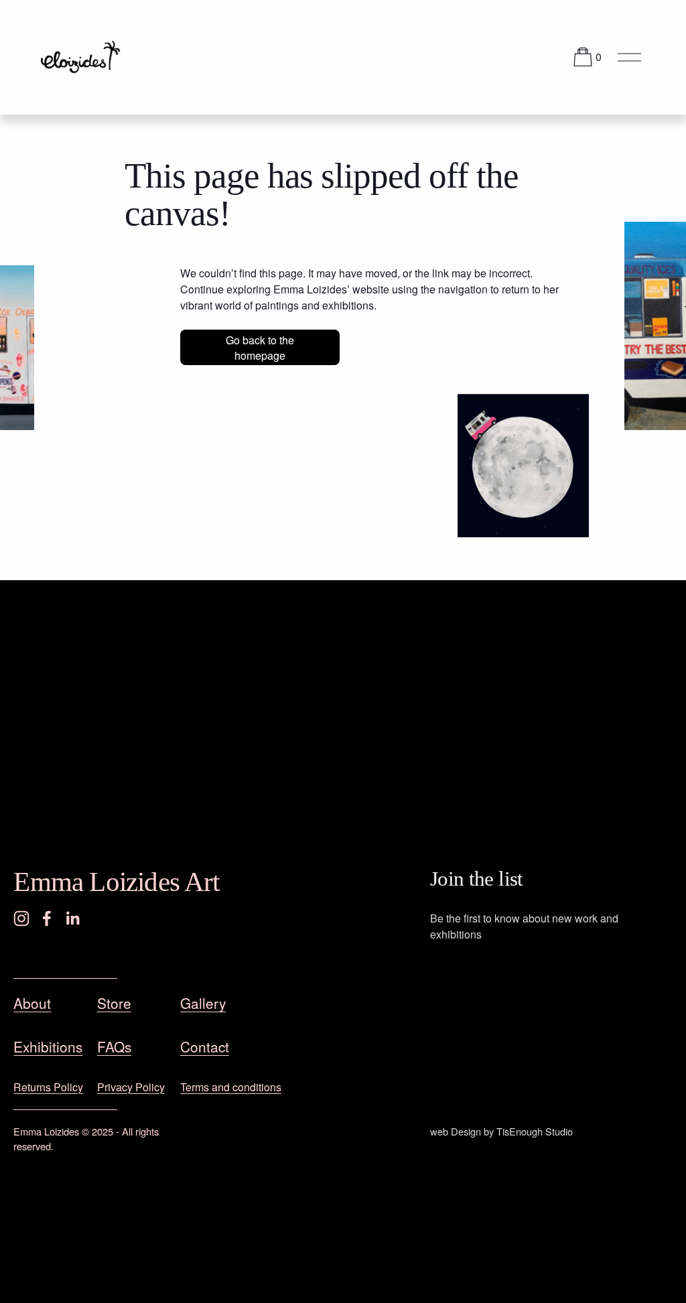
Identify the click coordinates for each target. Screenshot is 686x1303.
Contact (204, 1046)
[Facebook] (47, 918)
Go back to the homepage (260, 347)
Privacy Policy (131, 1087)
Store (114, 1003)
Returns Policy (48, 1087)
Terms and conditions (230, 1087)
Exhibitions (47, 1046)
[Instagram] (21, 918)
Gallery (203, 1003)
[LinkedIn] (72, 918)
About (32, 1003)
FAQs (114, 1046)
